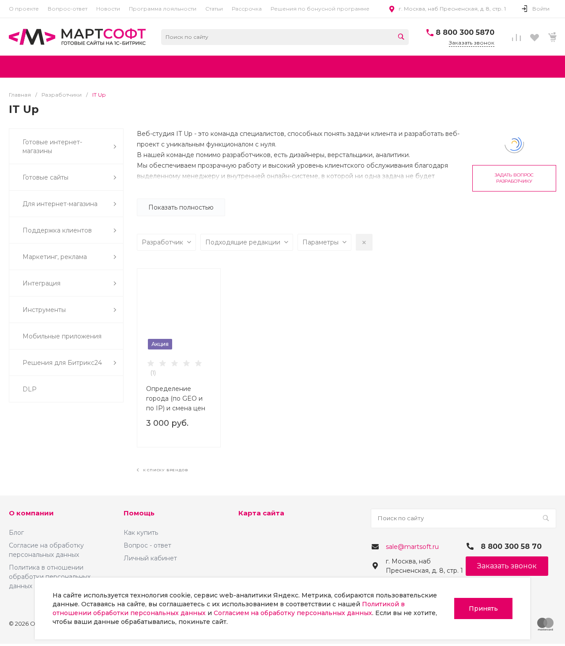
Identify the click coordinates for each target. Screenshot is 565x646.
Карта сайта (261, 513)
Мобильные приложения (62, 336)
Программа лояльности (162, 8)
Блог (16, 533)
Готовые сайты (45, 177)
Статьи (214, 8)
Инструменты (44, 310)
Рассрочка (247, 8)
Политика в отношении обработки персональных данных (49, 576)
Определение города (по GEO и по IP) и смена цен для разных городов (178, 398)
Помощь (139, 513)
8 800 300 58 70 (511, 546)
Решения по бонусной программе (320, 8)
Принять (483, 608)
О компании (31, 513)
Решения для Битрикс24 (62, 363)
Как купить (141, 533)
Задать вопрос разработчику (514, 178)
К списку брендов (165, 470)
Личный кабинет (150, 558)
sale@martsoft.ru (412, 547)
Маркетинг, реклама (55, 257)
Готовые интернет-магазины (52, 146)
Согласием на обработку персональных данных (293, 613)
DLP (30, 389)
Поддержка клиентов (57, 230)
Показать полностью (181, 207)
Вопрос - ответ (147, 545)
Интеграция (41, 283)
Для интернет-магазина (60, 204)
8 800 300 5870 (465, 32)
